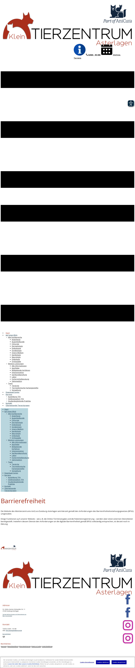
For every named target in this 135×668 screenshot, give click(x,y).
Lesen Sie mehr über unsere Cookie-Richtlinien (23, 664)
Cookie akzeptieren (119, 662)
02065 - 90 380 (94, 55)
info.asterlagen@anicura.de (14, 630)
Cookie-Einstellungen (47, 646)
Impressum (4, 646)
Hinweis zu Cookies (36, 646)
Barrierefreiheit (7, 634)
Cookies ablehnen (103, 662)
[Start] (67, 53)
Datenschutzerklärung (13, 646)
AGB (4, 636)
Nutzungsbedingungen (25, 646)
